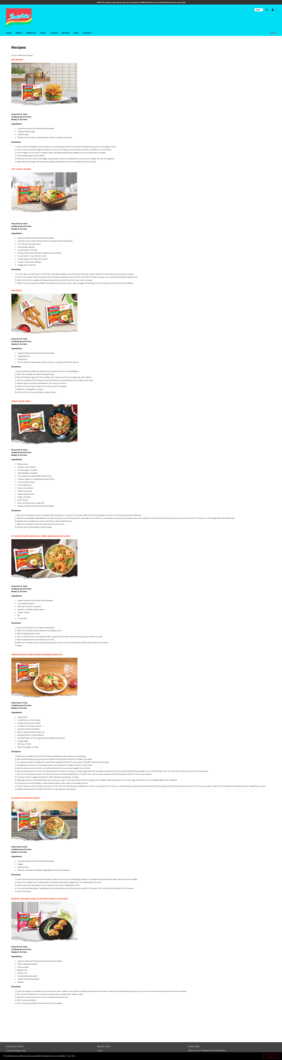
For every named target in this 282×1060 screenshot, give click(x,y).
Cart (273, 33)
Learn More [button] (71, 1056)
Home (100, 1051)
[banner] (19, 18)
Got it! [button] (271, 1056)
